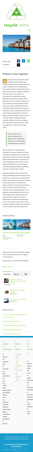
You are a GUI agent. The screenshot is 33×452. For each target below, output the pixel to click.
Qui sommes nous (16, 376)
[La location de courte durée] (6, 299)
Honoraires (16, 370)
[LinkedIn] (23, 61)
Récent (16, 274)
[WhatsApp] (28, 61)
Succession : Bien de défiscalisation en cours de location (18, 281)
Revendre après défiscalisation (13, 329)
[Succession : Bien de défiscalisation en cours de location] (6, 279)
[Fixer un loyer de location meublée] (6, 290)
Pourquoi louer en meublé (12, 321)
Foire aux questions (16, 363)
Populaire (7, 274)
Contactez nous (16, 356)
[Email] (18, 65)
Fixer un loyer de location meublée (17, 291)
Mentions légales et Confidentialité (18, 439)
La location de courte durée (18, 299)
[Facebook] (18, 61)
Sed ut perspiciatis (10, 232)
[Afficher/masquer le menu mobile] (29, 30)
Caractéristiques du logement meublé (15, 325)
